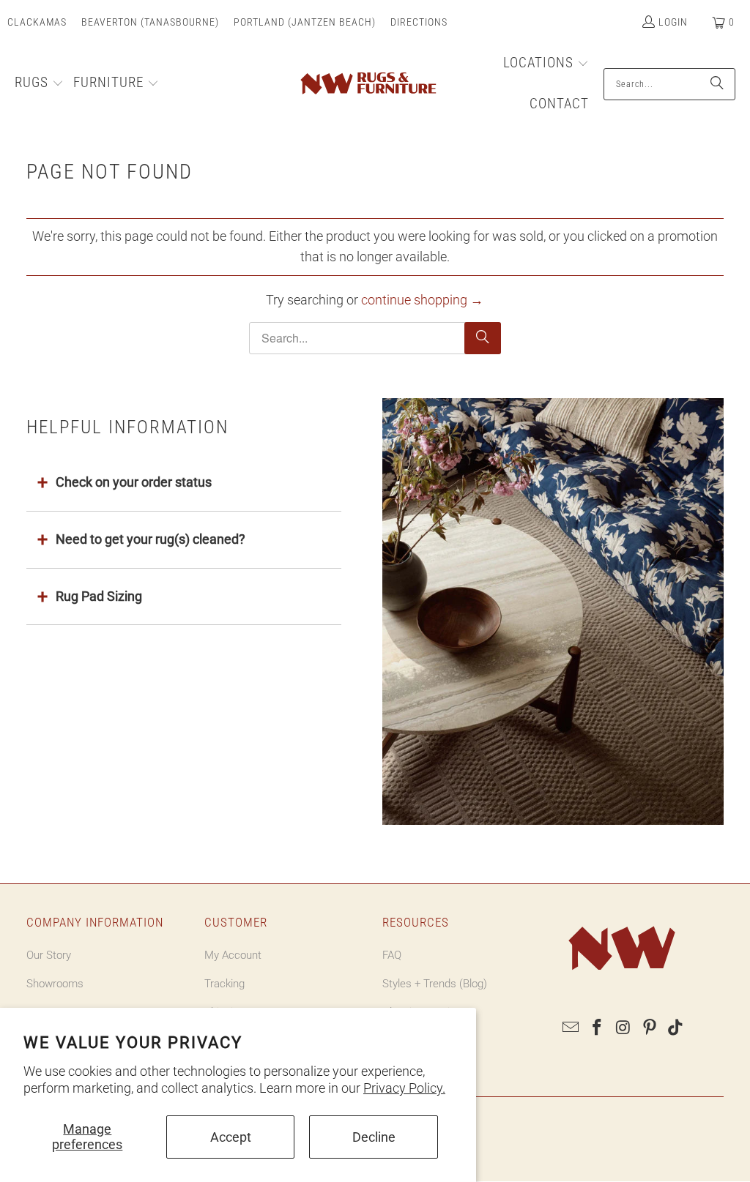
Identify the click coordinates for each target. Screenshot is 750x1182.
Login (673, 22)
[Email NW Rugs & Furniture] (571, 1028)
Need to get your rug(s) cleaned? (150, 539)
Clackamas (37, 22)
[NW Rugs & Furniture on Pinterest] (650, 1028)
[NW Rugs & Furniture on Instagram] (624, 1028)
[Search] (717, 84)
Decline (374, 1137)
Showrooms (54, 983)
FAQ (391, 955)
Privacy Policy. (404, 1088)
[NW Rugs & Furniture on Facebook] (598, 1028)
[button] (39, 84)
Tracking (224, 983)
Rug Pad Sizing (99, 596)
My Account (232, 955)
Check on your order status (134, 482)
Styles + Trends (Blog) (434, 983)
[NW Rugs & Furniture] (367, 84)
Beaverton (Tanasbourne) (150, 22)
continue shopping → (422, 299)
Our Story (48, 955)
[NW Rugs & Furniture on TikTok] (676, 1028)
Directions (419, 22)
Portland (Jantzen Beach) (305, 22)
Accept (230, 1137)
